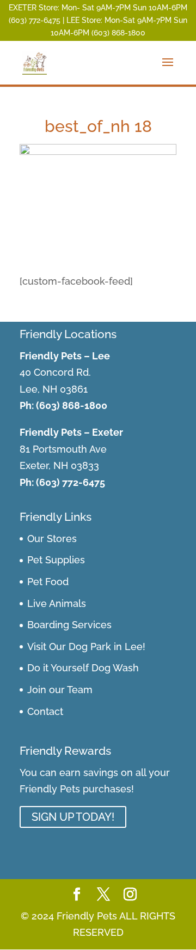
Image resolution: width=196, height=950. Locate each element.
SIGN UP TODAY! (73, 816)
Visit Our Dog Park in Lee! (86, 646)
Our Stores (52, 538)
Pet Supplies (56, 560)
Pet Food (48, 581)
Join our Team (60, 689)
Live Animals (56, 603)
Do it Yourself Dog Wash (83, 668)
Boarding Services (69, 624)
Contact (45, 711)
